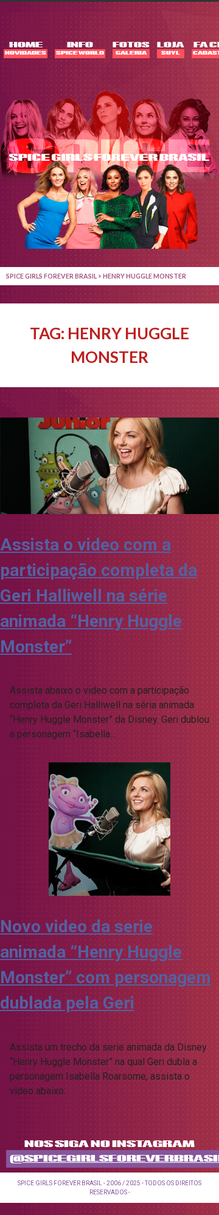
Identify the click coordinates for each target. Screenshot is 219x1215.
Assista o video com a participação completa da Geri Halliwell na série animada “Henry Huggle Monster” (98, 596)
